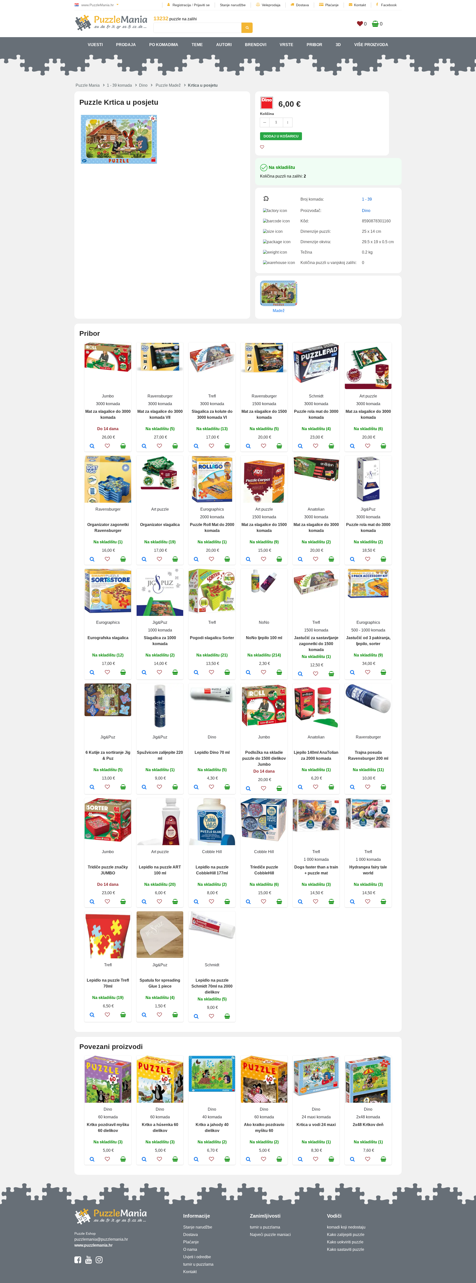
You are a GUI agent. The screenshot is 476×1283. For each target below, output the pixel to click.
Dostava (302, 5)
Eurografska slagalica (108, 638)
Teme (197, 45)
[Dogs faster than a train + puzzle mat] (300, 902)
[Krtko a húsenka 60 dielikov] (144, 1159)
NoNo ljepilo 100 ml (264, 638)
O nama (190, 1249)
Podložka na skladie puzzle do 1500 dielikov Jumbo (264, 758)
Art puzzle (368, 396)
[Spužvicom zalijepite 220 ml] (144, 787)
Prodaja (126, 45)
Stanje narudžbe (233, 5)
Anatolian (316, 509)
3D (338, 45)
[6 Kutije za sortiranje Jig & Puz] (92, 787)
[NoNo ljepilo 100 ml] (248, 673)
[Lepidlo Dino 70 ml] (196, 787)
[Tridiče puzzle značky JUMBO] (92, 902)
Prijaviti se (202, 5)
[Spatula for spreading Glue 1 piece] (144, 1015)
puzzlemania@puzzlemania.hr (101, 1239)
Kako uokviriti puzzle (345, 1242)
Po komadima (163, 45)
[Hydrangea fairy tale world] (352, 902)
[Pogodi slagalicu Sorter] (196, 673)
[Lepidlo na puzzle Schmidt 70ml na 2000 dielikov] (196, 1017)
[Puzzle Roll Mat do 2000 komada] (196, 559)
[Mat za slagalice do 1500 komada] (248, 446)
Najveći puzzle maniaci (270, 1234)
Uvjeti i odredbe (197, 1257)
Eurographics (212, 509)
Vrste (286, 45)
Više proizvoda (371, 45)
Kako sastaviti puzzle (345, 1249)
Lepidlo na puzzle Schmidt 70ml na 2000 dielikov (212, 986)
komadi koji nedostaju (346, 1227)
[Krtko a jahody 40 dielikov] (196, 1159)
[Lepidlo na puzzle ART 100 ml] (144, 902)
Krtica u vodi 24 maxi (316, 1125)
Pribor (314, 45)
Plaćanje (332, 5)
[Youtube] (88, 1262)
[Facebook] (77, 1262)
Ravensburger (160, 396)
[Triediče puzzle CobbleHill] (248, 902)
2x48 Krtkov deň (368, 1125)
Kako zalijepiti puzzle (345, 1234)
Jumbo (108, 396)
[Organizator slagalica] (144, 559)
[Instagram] (99, 1262)
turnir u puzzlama (198, 1264)
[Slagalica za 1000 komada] (144, 673)
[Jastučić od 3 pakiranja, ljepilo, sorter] (352, 673)
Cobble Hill (212, 852)
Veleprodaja (271, 5)
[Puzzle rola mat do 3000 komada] (300, 446)
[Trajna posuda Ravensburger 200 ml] (352, 787)
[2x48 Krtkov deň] (352, 1159)
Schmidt (316, 396)
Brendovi (255, 45)
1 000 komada (316, 859)
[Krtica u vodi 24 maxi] (300, 1159)
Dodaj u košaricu (281, 136)
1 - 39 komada (119, 85)
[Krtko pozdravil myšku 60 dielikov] (92, 1159)
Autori (224, 45)
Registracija (182, 5)
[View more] (108, 370)
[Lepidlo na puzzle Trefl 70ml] (92, 1015)
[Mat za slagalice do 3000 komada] (92, 446)
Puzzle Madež (168, 85)
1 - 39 (367, 199)
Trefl (212, 396)
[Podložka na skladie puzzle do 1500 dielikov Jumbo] (248, 789)
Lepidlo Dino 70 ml (212, 752)
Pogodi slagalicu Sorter (212, 638)
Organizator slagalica (160, 525)
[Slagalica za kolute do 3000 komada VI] (196, 446)
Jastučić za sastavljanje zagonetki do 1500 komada (316, 644)
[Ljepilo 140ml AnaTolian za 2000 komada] (300, 787)
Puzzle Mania (88, 85)
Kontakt (360, 5)
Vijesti (95, 45)
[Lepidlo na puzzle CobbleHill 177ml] (196, 902)
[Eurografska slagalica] (92, 673)
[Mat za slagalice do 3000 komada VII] (144, 446)
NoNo (264, 622)
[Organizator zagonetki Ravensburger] (92, 559)
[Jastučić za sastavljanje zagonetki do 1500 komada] (300, 674)
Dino (143, 85)
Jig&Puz (368, 509)
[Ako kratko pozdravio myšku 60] (248, 1159)
